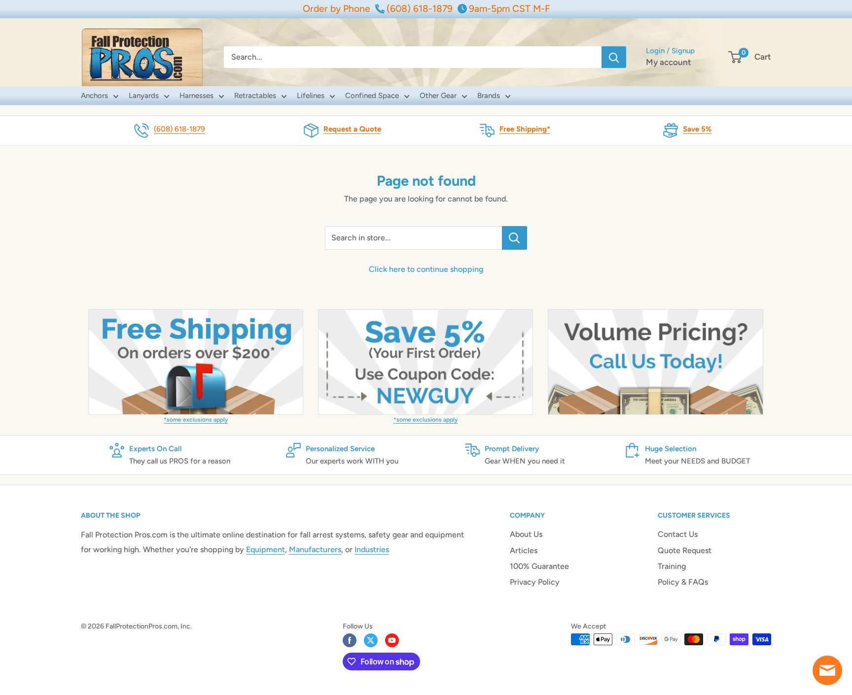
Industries (372, 549)
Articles (523, 550)
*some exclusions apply (196, 419)
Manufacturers (315, 549)
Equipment (265, 549)
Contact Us (678, 534)
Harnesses (196, 95)
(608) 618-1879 (179, 129)
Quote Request (684, 550)
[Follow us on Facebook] (349, 640)
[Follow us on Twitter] (371, 640)
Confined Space (372, 95)
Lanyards (144, 95)
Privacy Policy (535, 582)
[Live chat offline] (827, 670)
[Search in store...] (514, 238)
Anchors (94, 95)
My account (668, 62)
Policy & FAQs (683, 582)
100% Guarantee (539, 566)
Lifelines (310, 95)
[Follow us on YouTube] (392, 640)
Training (672, 566)
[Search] (614, 57)
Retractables (255, 95)
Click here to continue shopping (426, 269)
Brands (488, 95)
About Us (526, 534)
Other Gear (438, 95)
